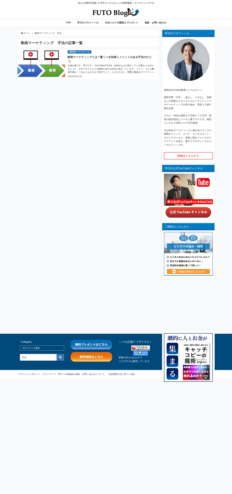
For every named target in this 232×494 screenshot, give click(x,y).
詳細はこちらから (188, 156)
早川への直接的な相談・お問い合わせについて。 (82, 374)
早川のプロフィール (88, 22)
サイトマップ (49, 374)
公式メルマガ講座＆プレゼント (121, 22)
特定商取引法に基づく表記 (122, 374)
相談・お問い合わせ (155, 22)
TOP (68, 22)
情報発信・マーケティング (79, 52)
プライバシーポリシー (29, 374)
